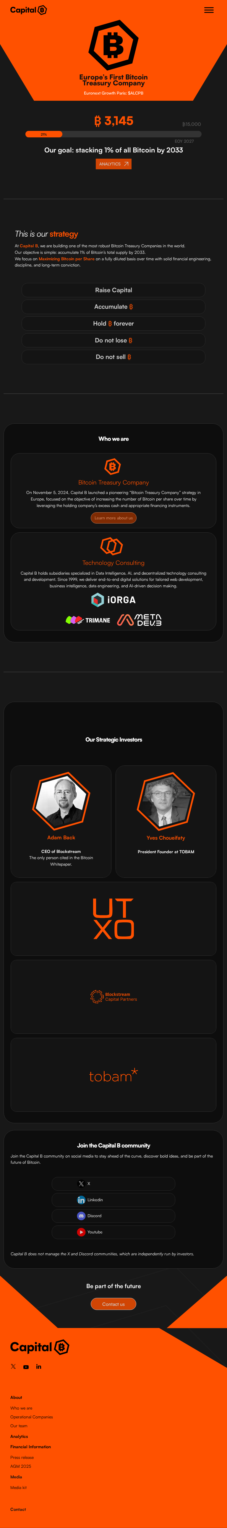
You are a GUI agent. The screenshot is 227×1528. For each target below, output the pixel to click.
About (16, 1397)
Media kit (18, 1487)
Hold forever (113, 323)
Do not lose (113, 340)
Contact (18, 1509)
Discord (94, 1215)
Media (16, 1476)
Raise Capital (113, 290)
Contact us (113, 1304)
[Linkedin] (39, 1367)
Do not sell (113, 356)
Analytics (19, 1436)
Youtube (95, 1231)
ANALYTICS (110, 163)
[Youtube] (26, 1368)
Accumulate (113, 306)
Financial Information (30, 1446)
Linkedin (95, 1199)
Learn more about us (114, 517)
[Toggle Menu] (209, 10)
